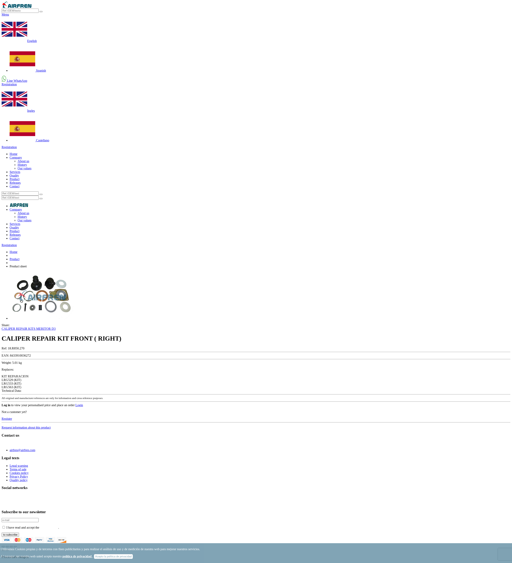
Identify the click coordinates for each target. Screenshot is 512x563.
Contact (14, 186)
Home (13, 154)
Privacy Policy (19, 476)
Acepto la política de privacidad (113, 556)
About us (23, 161)
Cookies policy (19, 473)
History (22, 164)
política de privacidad (77, 556)
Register (7, 418)
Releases (15, 182)
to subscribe (10, 534)
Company (16, 157)
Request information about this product (26, 427)
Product (14, 179)
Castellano (42, 140)
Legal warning (19, 465)
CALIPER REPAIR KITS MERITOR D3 (29, 328)
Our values (24, 168)
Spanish (40, 70)
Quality (14, 175)
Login (79, 405)
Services (15, 172)
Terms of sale (18, 469)
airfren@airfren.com (22, 450)
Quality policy (19, 480)
